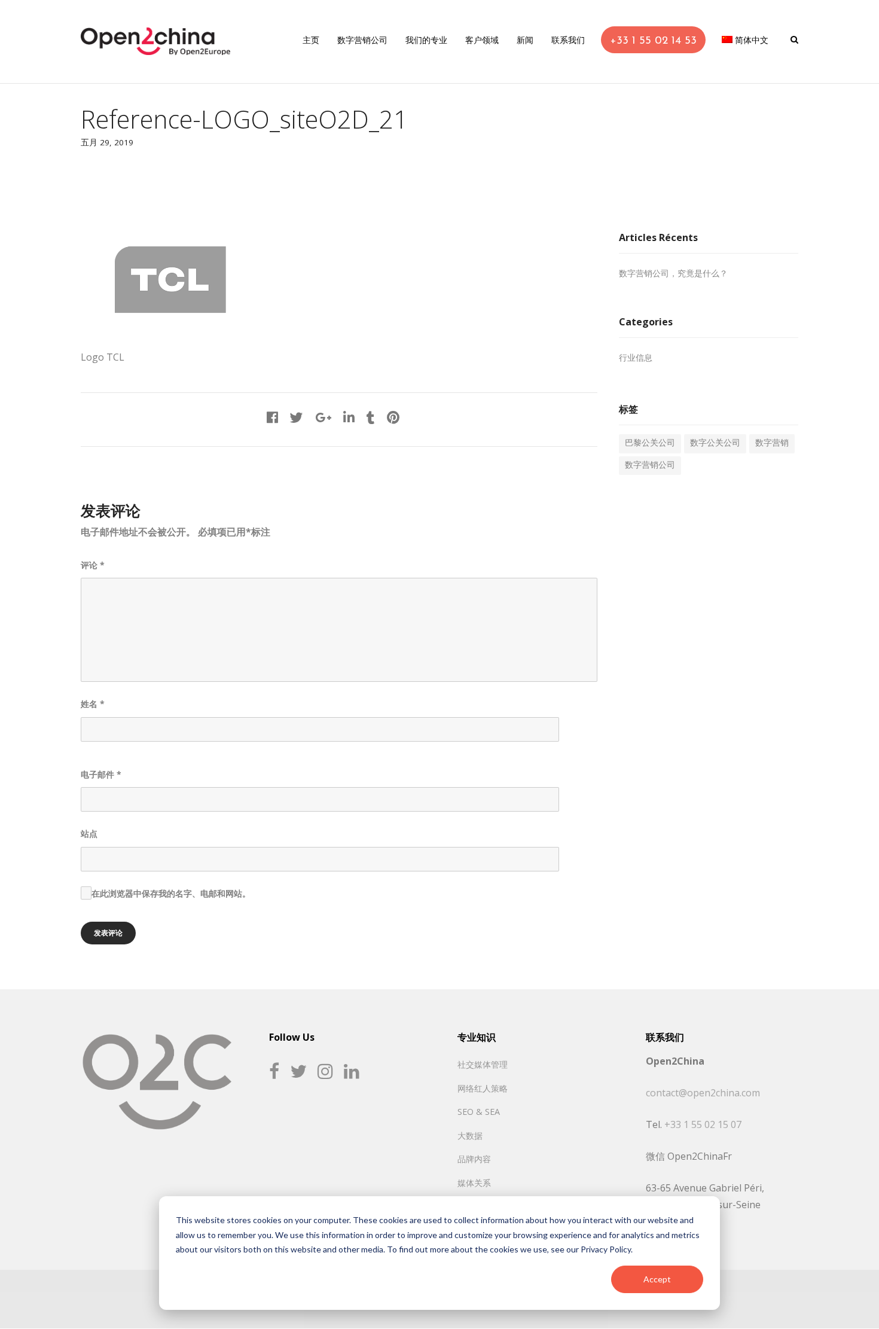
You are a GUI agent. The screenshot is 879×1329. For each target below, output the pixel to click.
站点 (89, 833)
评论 (93, 565)
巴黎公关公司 (650, 443)
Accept (657, 1279)
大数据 (470, 1135)
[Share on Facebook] (272, 419)
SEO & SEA (478, 1111)
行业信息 (635, 358)
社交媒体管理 (482, 1064)
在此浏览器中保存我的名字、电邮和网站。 (171, 893)
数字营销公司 (650, 465)
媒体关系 (474, 1182)
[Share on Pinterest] (393, 419)
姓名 (93, 703)
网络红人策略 (482, 1088)
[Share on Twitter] (296, 419)
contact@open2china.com (703, 1092)
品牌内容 (474, 1159)
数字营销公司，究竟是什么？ (673, 274)
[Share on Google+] (323, 419)
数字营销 (772, 443)
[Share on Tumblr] (371, 419)
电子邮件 (101, 774)
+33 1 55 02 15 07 (702, 1124)
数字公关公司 (715, 443)
